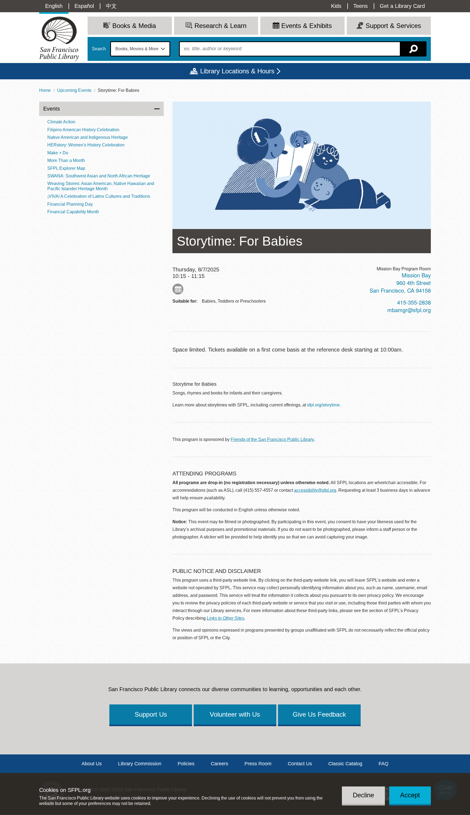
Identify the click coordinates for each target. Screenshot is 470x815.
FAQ (383, 763)
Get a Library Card (402, 6)
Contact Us (300, 763)
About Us (92, 763)
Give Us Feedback (319, 714)
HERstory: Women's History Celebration (86, 145)
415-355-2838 (414, 302)
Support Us (151, 714)
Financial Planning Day (70, 204)
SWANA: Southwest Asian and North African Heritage (98, 176)
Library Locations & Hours (237, 71)
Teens (360, 6)
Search (99, 49)
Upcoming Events (74, 90)
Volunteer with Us (235, 714)
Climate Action (61, 122)
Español (84, 6)
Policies (186, 763)
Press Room (258, 763)
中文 (111, 6)
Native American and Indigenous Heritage (87, 137)
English (54, 6)
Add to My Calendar (177, 289)
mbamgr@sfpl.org (409, 310)
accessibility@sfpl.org (315, 490)
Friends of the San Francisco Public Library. (273, 439)
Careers (219, 763)
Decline (363, 795)
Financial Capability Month (73, 211)
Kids (336, 6)
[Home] (59, 39)
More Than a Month (66, 160)
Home (45, 90)
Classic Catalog (345, 763)
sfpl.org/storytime (323, 405)
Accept (410, 795)
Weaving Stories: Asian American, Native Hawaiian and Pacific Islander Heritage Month (100, 186)
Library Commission (139, 763)
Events (51, 109)
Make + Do (57, 153)
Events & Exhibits (306, 25)
